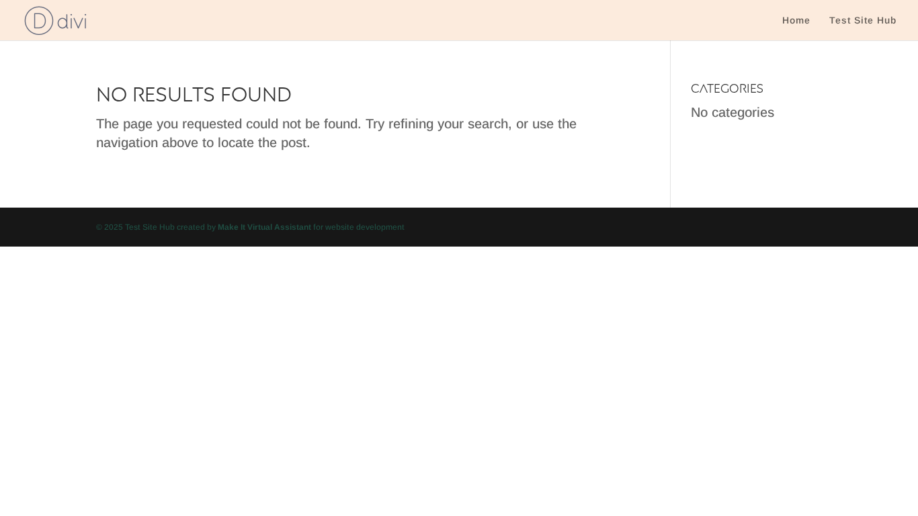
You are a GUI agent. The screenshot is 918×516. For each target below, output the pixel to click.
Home (796, 20)
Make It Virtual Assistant (264, 227)
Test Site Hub (862, 20)
